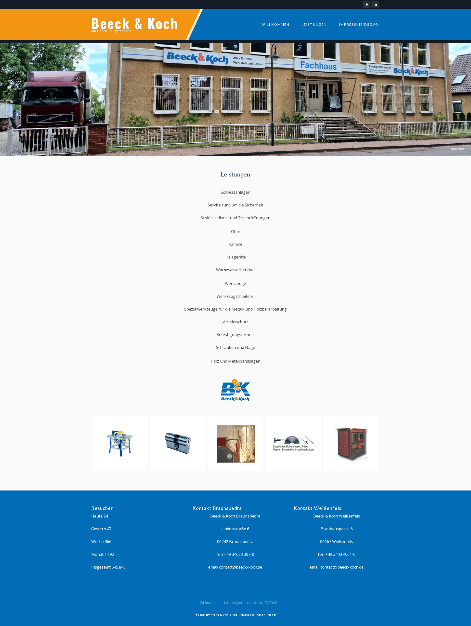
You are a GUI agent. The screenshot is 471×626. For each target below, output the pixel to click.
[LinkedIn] (375, 4)
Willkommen (275, 25)
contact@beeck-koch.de (240, 567)
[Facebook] (366, 4)
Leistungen (314, 25)
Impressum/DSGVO (359, 25)
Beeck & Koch (134, 23)
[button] (454, 149)
